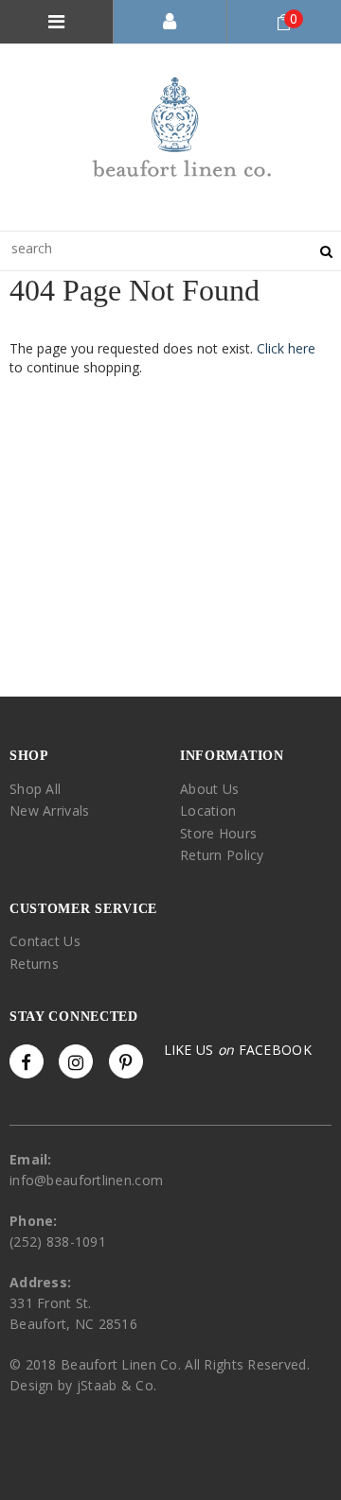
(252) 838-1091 (57, 1241)
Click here (286, 348)
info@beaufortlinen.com (86, 1180)
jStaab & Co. (116, 1385)
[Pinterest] (126, 1061)
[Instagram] (76, 1061)
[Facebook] (26, 1061)
